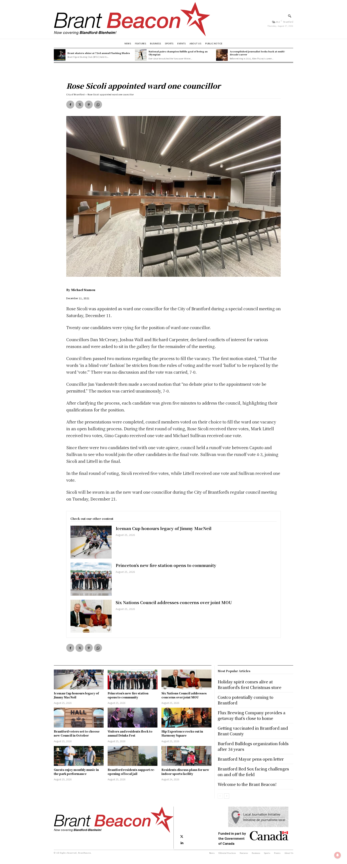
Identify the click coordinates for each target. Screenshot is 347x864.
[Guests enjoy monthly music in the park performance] (79, 756)
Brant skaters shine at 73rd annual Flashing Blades (98, 53)
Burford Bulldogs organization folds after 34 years (253, 746)
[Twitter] (80, 105)
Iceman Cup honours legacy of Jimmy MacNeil (163, 528)
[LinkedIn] (182, 843)
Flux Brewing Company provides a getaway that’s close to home (251, 715)
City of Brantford (75, 94)
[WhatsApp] (98, 105)
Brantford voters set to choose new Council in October (77, 733)
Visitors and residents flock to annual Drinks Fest (130, 733)
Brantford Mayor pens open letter (251, 759)
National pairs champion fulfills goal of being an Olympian (178, 53)
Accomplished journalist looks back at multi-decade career (257, 53)
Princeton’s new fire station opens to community (166, 565)
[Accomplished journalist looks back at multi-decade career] (222, 55)
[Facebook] (70, 105)
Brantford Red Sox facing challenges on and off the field (253, 771)
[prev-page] (220, 796)
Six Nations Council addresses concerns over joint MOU (174, 602)
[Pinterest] (89, 105)
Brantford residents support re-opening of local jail (131, 772)
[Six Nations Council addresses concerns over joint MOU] (91, 616)
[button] (289, 15)
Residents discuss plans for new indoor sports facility (185, 772)
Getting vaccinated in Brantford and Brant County (253, 731)
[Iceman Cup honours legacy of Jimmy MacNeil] (91, 542)
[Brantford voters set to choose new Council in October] (79, 718)
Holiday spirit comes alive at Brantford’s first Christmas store (249, 684)
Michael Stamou (83, 290)
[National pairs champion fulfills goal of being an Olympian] (141, 55)
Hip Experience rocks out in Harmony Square (182, 733)
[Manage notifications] (337, 855)
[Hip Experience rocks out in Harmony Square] (186, 718)
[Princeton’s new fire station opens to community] (91, 579)
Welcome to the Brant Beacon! (247, 784)
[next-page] (226, 796)
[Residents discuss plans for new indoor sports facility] (186, 756)
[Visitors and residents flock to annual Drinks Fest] (132, 718)
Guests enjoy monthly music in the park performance (76, 772)
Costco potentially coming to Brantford (245, 700)
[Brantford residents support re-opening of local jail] (132, 756)
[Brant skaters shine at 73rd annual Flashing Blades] (59, 55)
